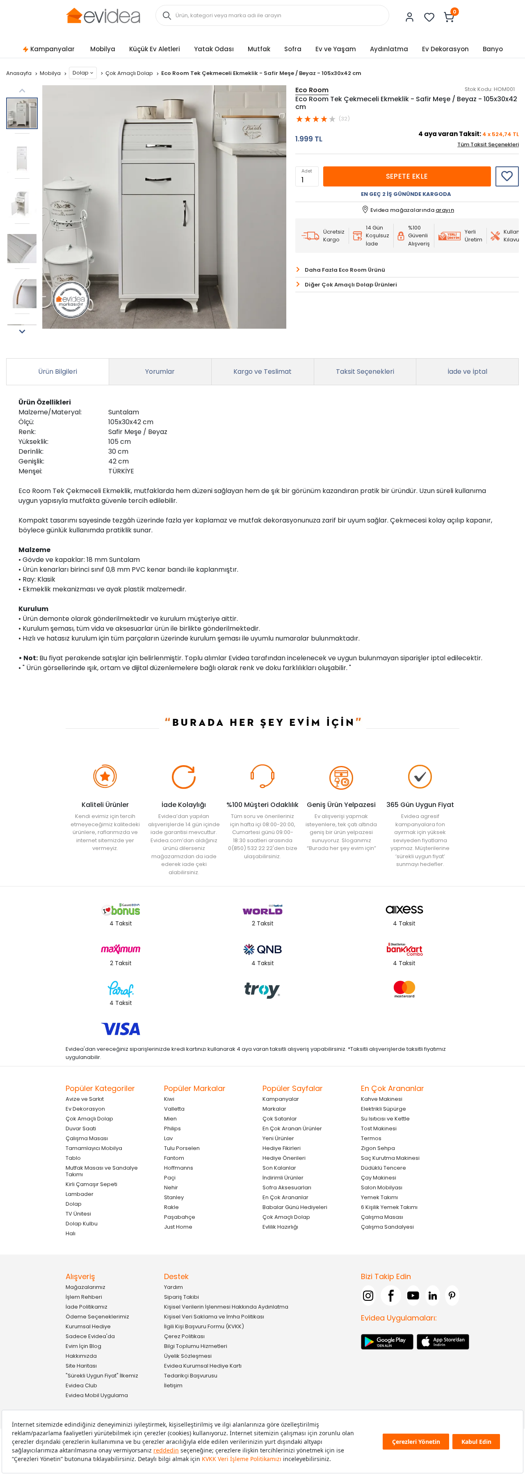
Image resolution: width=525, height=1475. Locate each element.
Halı (70, 1233)
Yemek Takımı (379, 1197)
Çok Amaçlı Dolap (129, 73)
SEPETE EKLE (407, 176)
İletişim (173, 1385)
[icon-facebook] (391, 1295)
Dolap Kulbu (82, 1223)
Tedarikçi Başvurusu (190, 1376)
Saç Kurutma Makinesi (390, 1158)
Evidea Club (81, 1385)
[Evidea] (103, 15)
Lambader (80, 1194)
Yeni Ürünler (278, 1138)
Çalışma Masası (87, 1138)
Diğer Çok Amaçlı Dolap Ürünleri (351, 285)
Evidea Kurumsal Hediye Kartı (203, 1366)
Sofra (292, 49)
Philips (172, 1128)
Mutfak (259, 49)
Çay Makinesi (378, 1178)
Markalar (274, 1109)
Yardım (173, 1287)
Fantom (174, 1158)
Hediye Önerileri (284, 1158)
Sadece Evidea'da (90, 1336)
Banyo (493, 49)
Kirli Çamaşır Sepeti (91, 1184)
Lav (168, 1138)
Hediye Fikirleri (281, 1148)
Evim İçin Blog (83, 1346)
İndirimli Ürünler (283, 1178)
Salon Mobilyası (381, 1187)
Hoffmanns (178, 1168)
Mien (170, 1119)
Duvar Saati (81, 1128)
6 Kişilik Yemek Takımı (389, 1207)
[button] (22, 331)
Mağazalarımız (85, 1287)
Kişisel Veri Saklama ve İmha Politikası (214, 1316)
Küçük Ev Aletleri (154, 49)
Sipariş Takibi (181, 1297)
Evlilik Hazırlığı (280, 1227)
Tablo (73, 1158)
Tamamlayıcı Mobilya (94, 1148)
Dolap (81, 73)
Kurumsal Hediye (88, 1326)
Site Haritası (81, 1366)
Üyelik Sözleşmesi (188, 1356)
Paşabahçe (179, 1217)
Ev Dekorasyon (445, 49)
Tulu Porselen (182, 1148)
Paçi (170, 1178)
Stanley (174, 1197)
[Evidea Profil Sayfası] (409, 17)
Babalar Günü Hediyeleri (294, 1207)
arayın (445, 210)
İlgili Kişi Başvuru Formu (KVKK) (204, 1326)
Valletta (174, 1109)
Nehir (171, 1187)
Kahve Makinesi (381, 1099)
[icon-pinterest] (452, 1295)
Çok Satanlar (279, 1119)
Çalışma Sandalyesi (387, 1227)
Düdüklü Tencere (383, 1168)
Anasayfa (19, 73)
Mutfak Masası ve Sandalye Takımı (102, 1171)
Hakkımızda (81, 1356)
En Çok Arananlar (285, 1197)
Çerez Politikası (184, 1336)
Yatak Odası (214, 49)
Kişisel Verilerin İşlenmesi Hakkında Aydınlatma (226, 1307)
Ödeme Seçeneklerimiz (97, 1316)
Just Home (178, 1227)
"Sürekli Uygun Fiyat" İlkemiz (102, 1376)
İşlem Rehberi (84, 1297)
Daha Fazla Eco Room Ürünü (345, 270)
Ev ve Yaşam (335, 49)
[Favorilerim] (429, 17)
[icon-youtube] (413, 1295)
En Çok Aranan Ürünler (292, 1128)
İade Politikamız (86, 1307)
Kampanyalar (52, 49)
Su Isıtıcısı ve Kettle (385, 1119)
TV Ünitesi (78, 1214)
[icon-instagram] (368, 1295)
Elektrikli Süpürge (383, 1109)
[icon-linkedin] (432, 1295)
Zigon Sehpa (378, 1148)
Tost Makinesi (379, 1128)
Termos (371, 1138)
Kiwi (169, 1099)
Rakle (171, 1207)
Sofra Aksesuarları (286, 1187)
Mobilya (102, 49)
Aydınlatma (389, 49)
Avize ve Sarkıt (85, 1099)
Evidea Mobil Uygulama (97, 1395)
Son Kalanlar (279, 1168)
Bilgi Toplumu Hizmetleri (195, 1346)
